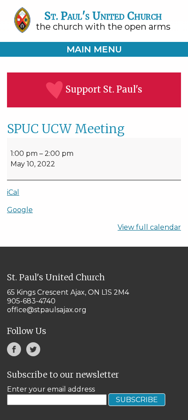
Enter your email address (51, 389)
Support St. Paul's (104, 89)
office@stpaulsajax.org (47, 310)
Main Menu (94, 49)
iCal (13, 192)
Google (20, 210)
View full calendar (149, 227)
